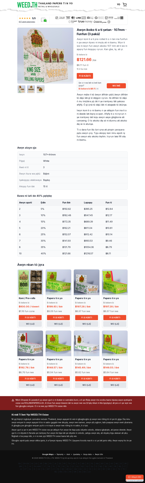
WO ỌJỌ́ (30, 324)
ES (36, 463)
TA (119, 469)
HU (77, 466)
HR (110, 466)
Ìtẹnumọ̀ (60, 454)
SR (115, 466)
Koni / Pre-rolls (27, 298)
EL (68, 466)
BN (46, 463)
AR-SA (69, 469)
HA (80, 469)
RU (50, 463)
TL (25, 466)
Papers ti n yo (54, 298)
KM (97, 463)
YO (90, 469)
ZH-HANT (38, 466)
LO (89, 472)
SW (75, 469)
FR (64, 463)
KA (107, 463)
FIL (92, 463)
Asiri (68, 454)
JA (55, 463)
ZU (85, 469)
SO (114, 469)
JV (30, 466)
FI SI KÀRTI (85, 75)
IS (34, 469)
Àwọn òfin (99, 454)
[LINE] (44, 19)
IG (95, 469)
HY (112, 463)
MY (102, 463)
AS (80, 472)
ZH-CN (26, 463)
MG (109, 469)
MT (48, 469)
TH (69, 463)
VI (78, 463)
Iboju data (87, 454)
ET (25, 469)
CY (53, 469)
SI (121, 463)
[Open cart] (124, 5)
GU (65, 472)
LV (21, 469)
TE (123, 469)
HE (63, 469)
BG (120, 466)
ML (56, 472)
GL (43, 469)
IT (45, 466)
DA (92, 466)
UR (125, 463)
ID (88, 463)
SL (30, 469)
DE (60, 463)
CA (39, 469)
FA (58, 469)
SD (84, 472)
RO (82, 466)
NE (117, 463)
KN (60, 472)
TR (58, 466)
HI (32, 463)
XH (99, 469)
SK (106, 466)
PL (54, 466)
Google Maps (48, 454)
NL (49, 466)
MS (83, 463)
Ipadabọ (76, 454)
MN (20, 466)
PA (70, 472)
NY (104, 469)
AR (41, 463)
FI (96, 466)
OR (75, 472)
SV (87, 466)
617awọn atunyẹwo (27, 22)
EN (19, 463)
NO (101, 466)
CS (73, 466)
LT (125, 466)
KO (74, 463)
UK (63, 466)
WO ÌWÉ (116, 85)
